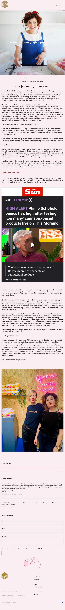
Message (5, 536)
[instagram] (37, 594)
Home (20, 77)
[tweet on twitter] (7, 463)
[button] (56, 5)
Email (3, 528)
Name (3, 520)
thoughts (26, 77)
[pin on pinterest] (10, 463)
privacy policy (38, 587)
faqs (35, 581)
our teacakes (38, 576)
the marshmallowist (11, 602)
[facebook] (35, 594)
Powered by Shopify (5, 604)
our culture (37, 579)
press (35, 584)
